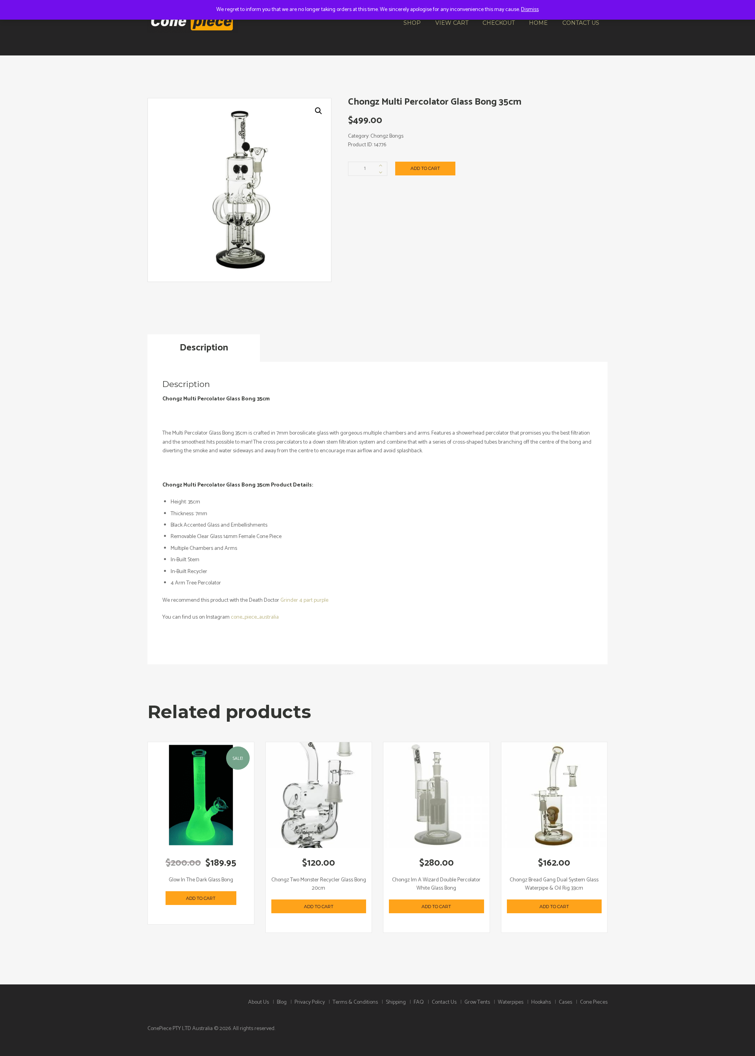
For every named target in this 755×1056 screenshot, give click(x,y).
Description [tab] (204, 348)
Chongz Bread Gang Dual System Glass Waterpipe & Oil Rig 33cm (554, 884)
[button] (318, 111)
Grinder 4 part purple (304, 600)
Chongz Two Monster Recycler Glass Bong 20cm (318, 884)
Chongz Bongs (386, 136)
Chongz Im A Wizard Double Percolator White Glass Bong (436, 884)
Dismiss (530, 9)
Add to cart (425, 168)
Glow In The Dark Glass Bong (201, 880)
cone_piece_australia (255, 617)
